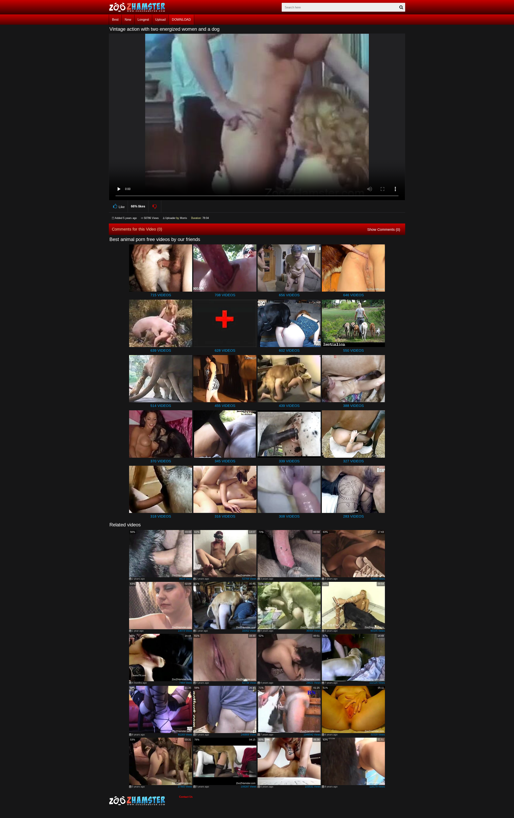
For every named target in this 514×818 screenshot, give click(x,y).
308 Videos (289, 516)
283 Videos (353, 516)
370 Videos (160, 461)
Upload (160, 19)
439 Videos (289, 406)
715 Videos (160, 295)
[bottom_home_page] (144, 800)
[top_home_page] (139, 7)
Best (115, 19)
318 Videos (160, 516)
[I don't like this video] (154, 206)
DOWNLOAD (181, 19)
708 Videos (225, 295)
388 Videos (353, 406)
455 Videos (225, 406)
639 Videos (160, 350)
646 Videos (353, 295)
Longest (143, 19)
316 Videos (225, 516)
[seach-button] (401, 7)
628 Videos (225, 350)
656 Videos (289, 295)
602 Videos (289, 350)
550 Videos (353, 350)
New (128, 19)
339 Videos (289, 461)
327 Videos (353, 461)
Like (122, 207)
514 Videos (160, 406)
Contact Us (186, 796)
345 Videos (225, 461)
